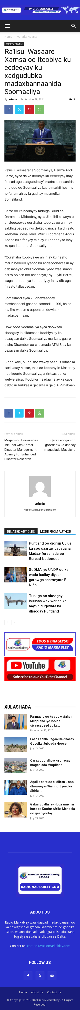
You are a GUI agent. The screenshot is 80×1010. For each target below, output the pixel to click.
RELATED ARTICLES (21, 531)
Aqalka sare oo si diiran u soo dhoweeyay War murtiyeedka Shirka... (52, 786)
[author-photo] (40, 497)
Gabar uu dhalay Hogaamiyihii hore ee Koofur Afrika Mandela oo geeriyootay (52, 809)
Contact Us (54, 992)
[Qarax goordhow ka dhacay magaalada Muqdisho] (15, 766)
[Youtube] (52, 975)
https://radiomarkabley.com (40, 509)
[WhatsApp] (39, 109)
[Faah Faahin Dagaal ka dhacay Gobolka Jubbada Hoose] (15, 744)
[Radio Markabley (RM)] (40, 10)
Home (8, 37)
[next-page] (14, 622)
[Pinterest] (29, 109)
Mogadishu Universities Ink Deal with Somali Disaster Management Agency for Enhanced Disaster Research (21, 449)
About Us (37, 992)
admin (12, 99)
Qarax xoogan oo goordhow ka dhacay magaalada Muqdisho (60, 445)
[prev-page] (7, 622)
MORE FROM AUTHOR (55, 531)
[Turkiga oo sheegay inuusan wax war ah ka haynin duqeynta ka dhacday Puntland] (15, 601)
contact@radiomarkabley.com (48, 946)
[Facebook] (8, 109)
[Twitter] (19, 109)
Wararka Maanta (26, 37)
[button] (7, 26)
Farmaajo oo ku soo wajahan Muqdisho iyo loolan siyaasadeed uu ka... (51, 721)
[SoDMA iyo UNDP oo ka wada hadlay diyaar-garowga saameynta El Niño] (15, 574)
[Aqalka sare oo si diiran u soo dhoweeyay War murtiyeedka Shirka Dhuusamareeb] (15, 787)
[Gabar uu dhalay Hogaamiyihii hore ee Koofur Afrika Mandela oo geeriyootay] (15, 809)
